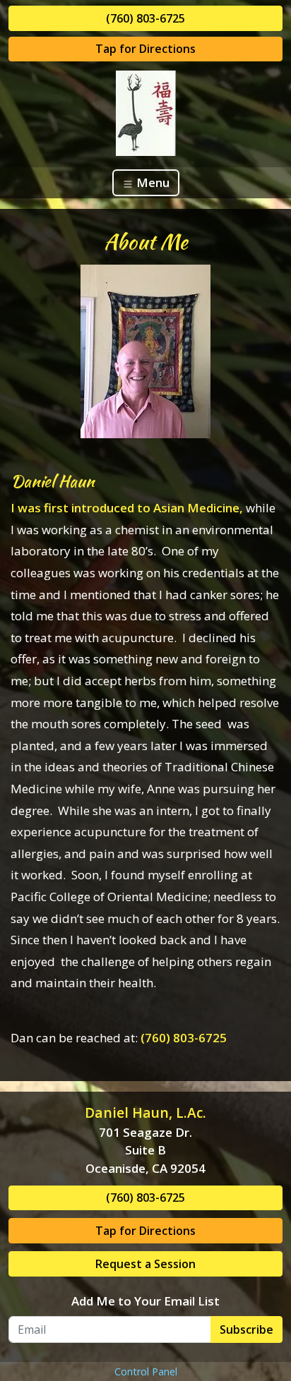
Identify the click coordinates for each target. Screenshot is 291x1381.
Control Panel (145, 1371)
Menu (151, 182)
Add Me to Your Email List (145, 1301)
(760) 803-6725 (145, 18)
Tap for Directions (145, 48)
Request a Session (145, 1264)
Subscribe (246, 1329)
